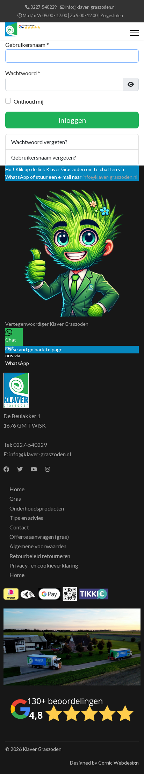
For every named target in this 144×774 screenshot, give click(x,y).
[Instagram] (47, 469)
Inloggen (72, 120)
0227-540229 (43, 7)
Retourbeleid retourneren (39, 556)
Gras (15, 498)
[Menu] (134, 32)
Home (16, 489)
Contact (19, 527)
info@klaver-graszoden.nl (90, 7)
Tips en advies (26, 517)
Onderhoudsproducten (36, 508)
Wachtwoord (22, 73)
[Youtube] (34, 469)
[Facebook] (6, 469)
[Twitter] (20, 469)
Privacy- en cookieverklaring (43, 565)
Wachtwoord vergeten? (39, 142)
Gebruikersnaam (27, 44)
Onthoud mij (28, 101)
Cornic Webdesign (118, 763)
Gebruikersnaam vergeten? (43, 157)
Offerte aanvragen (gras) (39, 536)
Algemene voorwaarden (37, 546)
